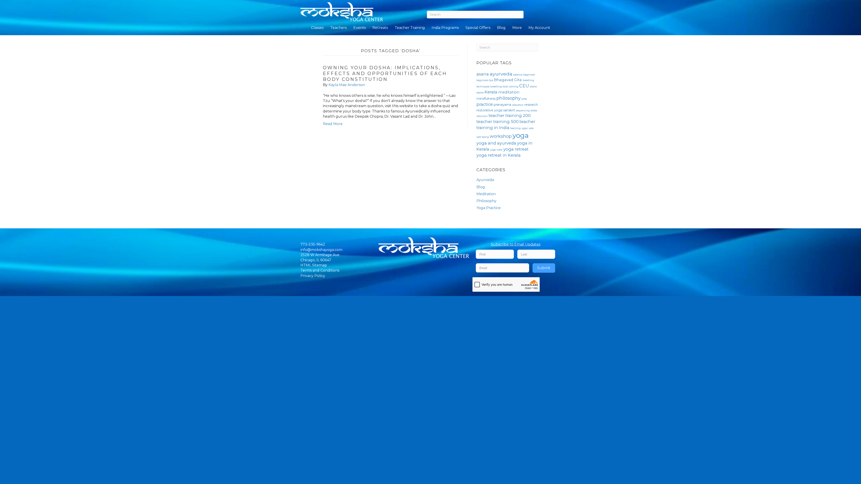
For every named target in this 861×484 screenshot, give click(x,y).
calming (513, 86)
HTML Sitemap (313, 265)
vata (531, 128)
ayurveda (501, 74)
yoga (521, 135)
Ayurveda (485, 180)
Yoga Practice (488, 208)
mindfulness (486, 99)
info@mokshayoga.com (321, 250)
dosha (533, 86)
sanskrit (509, 110)
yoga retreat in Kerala (498, 155)
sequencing (523, 110)
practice (484, 104)
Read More (333, 124)
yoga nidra (496, 149)
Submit (543, 268)
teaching (515, 128)
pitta (524, 98)
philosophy (508, 98)
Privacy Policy (312, 276)
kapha (480, 92)
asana (482, 74)
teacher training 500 (497, 121)
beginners (529, 74)
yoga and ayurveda (496, 143)
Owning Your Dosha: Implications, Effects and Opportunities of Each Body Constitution (385, 73)
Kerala (491, 92)
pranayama (502, 105)
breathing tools (499, 86)
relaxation (518, 105)
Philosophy (486, 201)
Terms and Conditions (319, 270)
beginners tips (484, 80)
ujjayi (525, 128)
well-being (482, 137)
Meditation (486, 194)
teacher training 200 (510, 115)
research (531, 105)
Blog (480, 187)
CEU (524, 86)
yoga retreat (515, 149)
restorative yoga (489, 110)
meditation (509, 92)
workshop (501, 136)
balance (517, 74)
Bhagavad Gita (508, 80)
